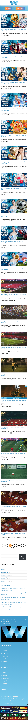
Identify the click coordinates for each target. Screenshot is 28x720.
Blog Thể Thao (5, 581)
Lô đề (4, 659)
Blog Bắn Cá (4, 572)
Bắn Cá (5, 661)
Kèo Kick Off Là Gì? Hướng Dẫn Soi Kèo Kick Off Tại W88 (13, 454)
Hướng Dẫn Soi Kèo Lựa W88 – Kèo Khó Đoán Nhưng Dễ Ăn (12, 427)
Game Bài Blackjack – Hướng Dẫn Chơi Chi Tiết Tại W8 (14, 507)
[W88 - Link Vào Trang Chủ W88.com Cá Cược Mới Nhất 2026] (14, 2)
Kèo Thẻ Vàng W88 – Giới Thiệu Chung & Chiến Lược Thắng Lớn (13, 83)
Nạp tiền (5, 681)
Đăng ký (5, 675)
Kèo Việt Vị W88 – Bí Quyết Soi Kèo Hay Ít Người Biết (13, 189)
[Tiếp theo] (16, 548)
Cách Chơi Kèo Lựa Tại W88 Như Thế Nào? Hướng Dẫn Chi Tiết (13, 401)
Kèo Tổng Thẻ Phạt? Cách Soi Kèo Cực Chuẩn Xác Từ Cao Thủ (13, 136)
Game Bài (5, 656)
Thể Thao (5, 653)
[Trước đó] (3, 545)
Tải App (5, 672)
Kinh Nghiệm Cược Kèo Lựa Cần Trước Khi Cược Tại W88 (13, 374)
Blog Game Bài (5, 575)
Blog (2, 569)
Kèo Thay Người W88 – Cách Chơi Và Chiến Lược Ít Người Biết (13, 30)
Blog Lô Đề (4, 578)
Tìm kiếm (3, 553)
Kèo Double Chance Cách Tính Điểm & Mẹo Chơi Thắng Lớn (13, 215)
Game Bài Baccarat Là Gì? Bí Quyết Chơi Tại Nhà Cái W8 (13, 534)
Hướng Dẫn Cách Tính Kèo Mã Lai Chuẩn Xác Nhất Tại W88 (13, 348)
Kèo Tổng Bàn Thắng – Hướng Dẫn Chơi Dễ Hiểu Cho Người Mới (13, 109)
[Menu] (2, 3)
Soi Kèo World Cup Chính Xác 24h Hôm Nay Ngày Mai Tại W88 (13, 268)
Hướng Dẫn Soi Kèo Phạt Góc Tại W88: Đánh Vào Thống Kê (13, 321)
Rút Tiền (5, 683)
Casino (5, 650)
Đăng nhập (6, 678)
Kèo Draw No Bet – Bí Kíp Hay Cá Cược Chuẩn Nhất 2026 (12, 242)
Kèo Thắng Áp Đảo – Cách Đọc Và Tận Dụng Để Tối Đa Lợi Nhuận (14, 56)
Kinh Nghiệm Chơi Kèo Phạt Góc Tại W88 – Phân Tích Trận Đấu (13, 295)
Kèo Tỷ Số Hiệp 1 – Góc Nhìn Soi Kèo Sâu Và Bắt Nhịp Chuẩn (13, 162)
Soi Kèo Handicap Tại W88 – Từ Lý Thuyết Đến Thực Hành (13, 480)
